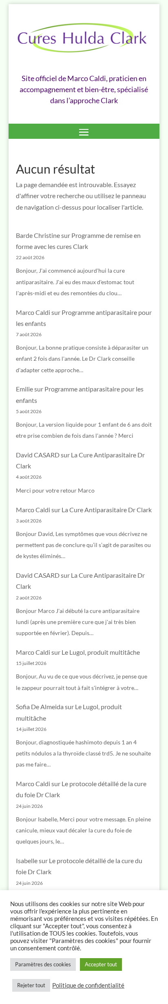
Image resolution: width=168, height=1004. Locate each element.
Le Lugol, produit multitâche (101, 652)
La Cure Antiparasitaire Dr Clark (107, 509)
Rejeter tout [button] (31, 985)
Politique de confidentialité (88, 985)
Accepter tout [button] (101, 964)
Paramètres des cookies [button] (43, 964)
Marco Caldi (33, 312)
